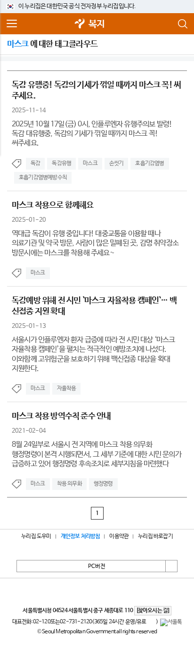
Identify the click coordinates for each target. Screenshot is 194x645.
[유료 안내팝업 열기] (151, 622)
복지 (97, 24)
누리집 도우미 (36, 536)
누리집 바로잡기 (155, 536)
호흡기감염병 (149, 163)
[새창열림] (80, 24)
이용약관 (119, 536)
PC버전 (96, 566)
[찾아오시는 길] (153, 610)
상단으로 (171, 566)
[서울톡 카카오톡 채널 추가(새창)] (171, 622)
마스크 (90, 163)
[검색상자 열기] (182, 24)
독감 (35, 163)
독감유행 (61, 163)
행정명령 (103, 484)
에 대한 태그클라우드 (52, 44)
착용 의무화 (69, 484)
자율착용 (66, 388)
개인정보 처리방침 (80, 536)
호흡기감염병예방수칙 (43, 177)
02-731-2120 (76, 622)
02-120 (41, 622)
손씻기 (116, 163)
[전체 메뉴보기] (12, 24)
